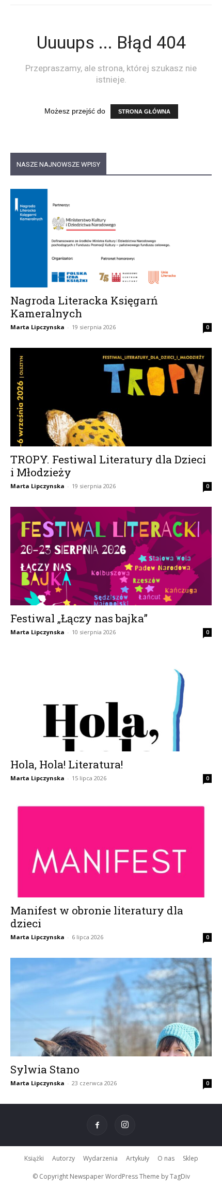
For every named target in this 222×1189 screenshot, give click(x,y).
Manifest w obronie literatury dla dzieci (96, 916)
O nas (166, 1158)
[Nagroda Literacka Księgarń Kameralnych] (111, 238)
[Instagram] (125, 1125)
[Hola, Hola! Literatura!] (111, 702)
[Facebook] (97, 1125)
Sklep (190, 1158)
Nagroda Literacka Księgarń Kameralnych (84, 306)
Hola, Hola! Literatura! (66, 764)
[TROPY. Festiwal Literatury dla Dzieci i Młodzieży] (111, 397)
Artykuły (137, 1158)
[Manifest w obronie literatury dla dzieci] (111, 848)
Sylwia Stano (45, 1069)
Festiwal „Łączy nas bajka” (79, 618)
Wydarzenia (100, 1158)
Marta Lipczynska (37, 327)
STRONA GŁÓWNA (144, 111)
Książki (34, 1158)
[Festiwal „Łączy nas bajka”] (111, 556)
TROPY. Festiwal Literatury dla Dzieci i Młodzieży (108, 465)
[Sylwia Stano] (111, 1007)
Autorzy (63, 1158)
